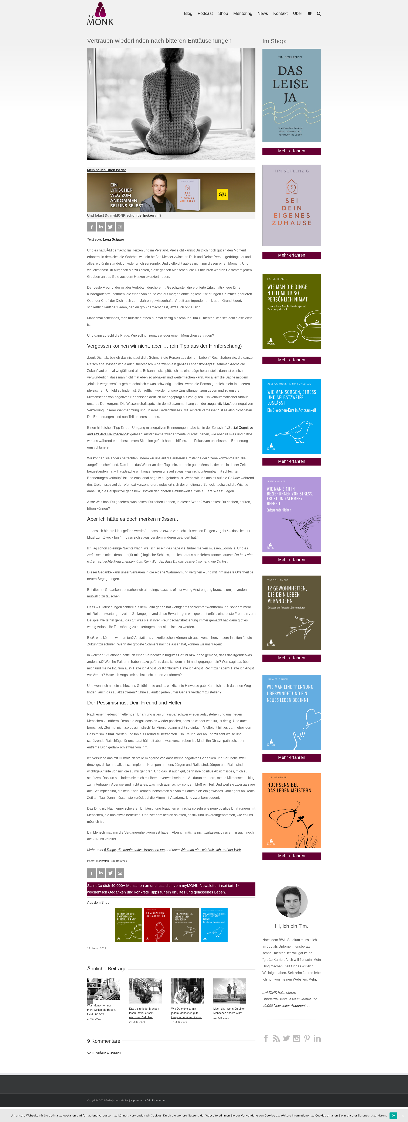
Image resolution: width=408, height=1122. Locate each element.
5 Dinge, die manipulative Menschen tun (134, 850)
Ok (393, 1115)
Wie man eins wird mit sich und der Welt (211, 850)
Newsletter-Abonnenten (291, 1006)
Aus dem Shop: (98, 902)
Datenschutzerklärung (372, 1115)
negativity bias (219, 403)
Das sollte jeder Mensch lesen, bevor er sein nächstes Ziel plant (144, 1013)
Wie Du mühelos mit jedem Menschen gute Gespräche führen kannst (186, 1013)
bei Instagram (148, 215)
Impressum (136, 1100)
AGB (147, 1100)
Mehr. (313, 979)
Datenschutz (159, 1100)
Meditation (102, 860)
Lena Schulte (113, 239)
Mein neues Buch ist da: (106, 170)
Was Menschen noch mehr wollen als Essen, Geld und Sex (101, 1010)
